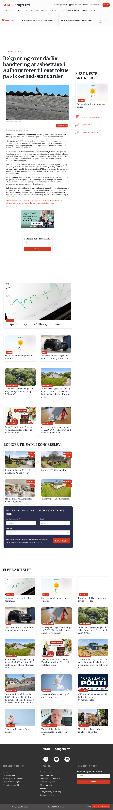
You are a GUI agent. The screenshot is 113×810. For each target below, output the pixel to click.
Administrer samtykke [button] (11, 785)
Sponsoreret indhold (48, 795)
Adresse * (9, 528)
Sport (85, 10)
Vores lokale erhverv (47, 775)
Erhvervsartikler (46, 785)
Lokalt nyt (53, 10)
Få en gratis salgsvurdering (50, 792)
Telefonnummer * (13, 519)
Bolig (18, 10)
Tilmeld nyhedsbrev (101, 806)
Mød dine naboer (70, 10)
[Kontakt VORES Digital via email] (67, 759)
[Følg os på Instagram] (56, 759)
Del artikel (60, 126)
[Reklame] (37, 219)
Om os (5, 772)
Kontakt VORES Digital (11, 782)
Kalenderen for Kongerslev (50, 778)
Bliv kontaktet (61, 540)
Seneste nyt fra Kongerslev (50, 772)
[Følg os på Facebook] (46, 759)
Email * (42, 519)
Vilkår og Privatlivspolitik (13, 778)
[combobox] (7, 532)
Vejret (94, 10)
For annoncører (9, 775)
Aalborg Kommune (47, 788)
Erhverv (29, 10)
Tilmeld (106, 5)
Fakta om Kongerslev (48, 782)
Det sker (40, 10)
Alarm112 (7, 10)
